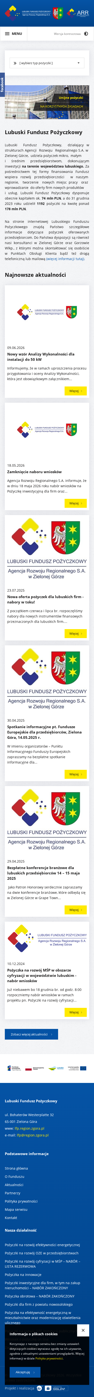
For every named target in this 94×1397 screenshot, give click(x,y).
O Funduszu (14, 1176)
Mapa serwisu (16, 1209)
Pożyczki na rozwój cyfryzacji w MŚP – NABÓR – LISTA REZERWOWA (42, 1264)
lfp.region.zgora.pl (29, 1128)
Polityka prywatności (21, 1201)
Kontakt (11, 1217)
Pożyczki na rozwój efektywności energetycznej (42, 1245)
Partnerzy (12, 1193)
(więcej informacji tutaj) (65, 258)
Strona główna (16, 1168)
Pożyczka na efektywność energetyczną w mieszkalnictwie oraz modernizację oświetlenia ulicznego (43, 1317)
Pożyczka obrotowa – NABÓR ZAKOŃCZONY (39, 1296)
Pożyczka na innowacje (23, 1274)
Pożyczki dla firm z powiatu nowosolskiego (39, 1304)
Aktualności (14, 1184)
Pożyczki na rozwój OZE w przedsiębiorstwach (42, 1253)
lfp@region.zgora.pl (33, 1135)
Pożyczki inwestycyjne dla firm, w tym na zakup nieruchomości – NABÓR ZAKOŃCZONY (42, 1285)
